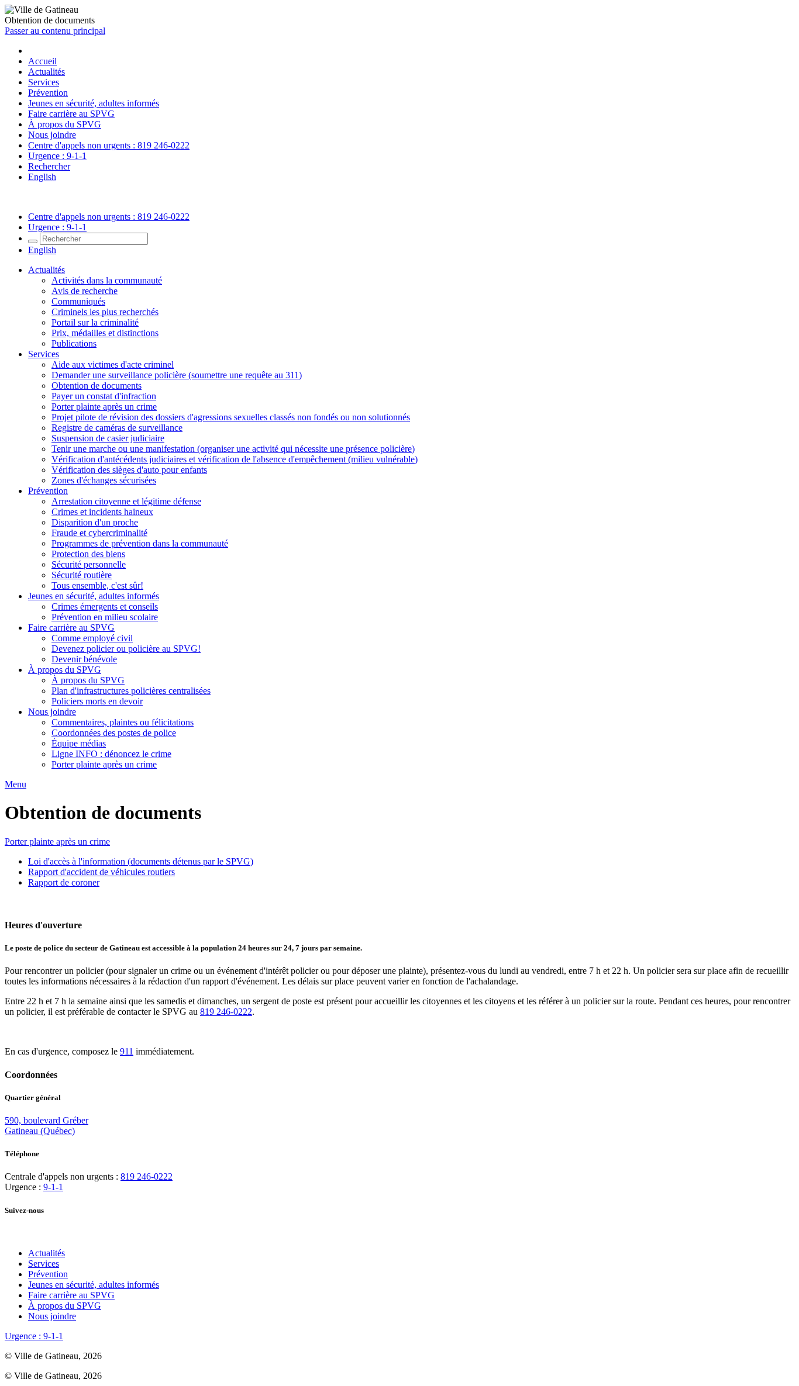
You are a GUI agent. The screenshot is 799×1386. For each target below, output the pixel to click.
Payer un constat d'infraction (103, 396)
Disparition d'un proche (94, 522)
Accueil (42, 61)
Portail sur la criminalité (95, 322)
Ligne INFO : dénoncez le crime (111, 754)
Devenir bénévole (84, 659)
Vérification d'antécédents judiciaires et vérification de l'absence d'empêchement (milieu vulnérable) (234, 459)
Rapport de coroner (63, 882)
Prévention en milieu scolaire (104, 617)
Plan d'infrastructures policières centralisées (131, 691)
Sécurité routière (81, 575)
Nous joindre (52, 135)
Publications (74, 343)
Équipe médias (78, 743)
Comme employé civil (92, 638)
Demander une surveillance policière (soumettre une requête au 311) (176, 375)
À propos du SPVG (64, 124)
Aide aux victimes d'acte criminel (112, 364)
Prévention (48, 93)
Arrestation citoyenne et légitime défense (126, 501)
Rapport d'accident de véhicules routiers (101, 872)
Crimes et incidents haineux (102, 512)
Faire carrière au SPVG (71, 114)
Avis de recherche (84, 291)
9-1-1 (53, 1187)
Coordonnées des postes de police (113, 733)
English (42, 177)
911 (126, 1051)
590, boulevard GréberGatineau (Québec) (46, 1125)
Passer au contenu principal (55, 31)
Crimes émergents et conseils (104, 606)
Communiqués (78, 301)
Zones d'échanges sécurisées (103, 480)
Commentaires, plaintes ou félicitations (122, 722)
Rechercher (49, 166)
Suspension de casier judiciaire (107, 438)
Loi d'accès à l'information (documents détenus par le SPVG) (140, 861)
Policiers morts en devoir (97, 701)
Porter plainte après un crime (104, 407)
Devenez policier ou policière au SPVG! (126, 649)
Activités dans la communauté (106, 280)
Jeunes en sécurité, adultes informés (93, 103)
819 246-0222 (226, 1012)
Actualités (46, 72)
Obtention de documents (96, 385)
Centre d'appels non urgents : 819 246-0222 (109, 145)
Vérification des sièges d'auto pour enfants (129, 470)
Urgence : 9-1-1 (57, 156)
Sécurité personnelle (88, 564)
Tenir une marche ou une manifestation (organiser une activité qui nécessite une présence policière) (233, 449)
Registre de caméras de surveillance (116, 428)
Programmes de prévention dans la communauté (139, 543)
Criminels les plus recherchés (105, 312)
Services (43, 82)
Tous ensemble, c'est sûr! (97, 585)
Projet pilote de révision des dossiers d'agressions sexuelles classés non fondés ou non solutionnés (230, 417)
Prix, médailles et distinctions (105, 333)
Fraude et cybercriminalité (99, 533)
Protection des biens (88, 554)
